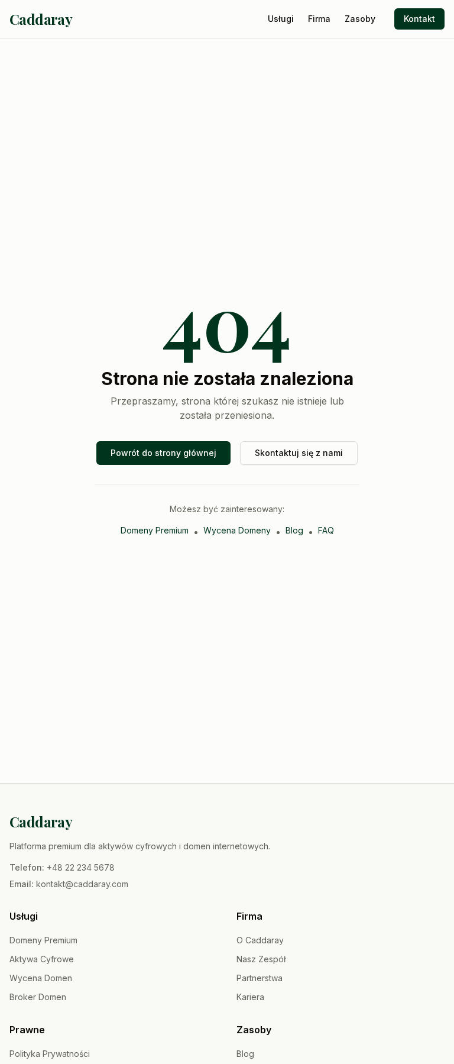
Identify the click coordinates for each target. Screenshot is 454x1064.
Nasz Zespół (261, 959)
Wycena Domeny (237, 530)
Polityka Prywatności (49, 1054)
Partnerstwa (259, 978)
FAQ (326, 530)
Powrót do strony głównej (163, 453)
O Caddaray (260, 940)
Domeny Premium (155, 530)
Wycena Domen (40, 978)
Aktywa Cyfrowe (41, 959)
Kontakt (419, 19)
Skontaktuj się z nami (299, 453)
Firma (319, 19)
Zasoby (360, 19)
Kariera (250, 997)
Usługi (281, 19)
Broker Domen (37, 997)
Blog (294, 530)
